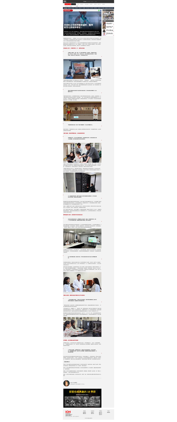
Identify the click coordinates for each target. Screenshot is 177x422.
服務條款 (108, 412)
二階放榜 (95, 1)
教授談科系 (81, 4)
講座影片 (92, 412)
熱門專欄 (77, 4)
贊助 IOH (100, 413)
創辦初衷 (84, 412)
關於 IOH (99, 4)
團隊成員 (84, 413)
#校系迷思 (67, 10)
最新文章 (92, 413)
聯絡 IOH (100, 412)
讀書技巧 (92, 1)
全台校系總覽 (73, 4)
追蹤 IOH (100, 414)
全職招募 (103, 4)
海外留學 (91, 4)
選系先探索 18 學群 (68, 4)
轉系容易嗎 (88, 1)
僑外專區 (95, 4)
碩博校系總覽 (86, 4)
